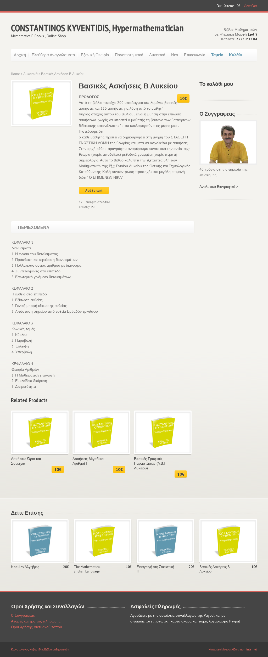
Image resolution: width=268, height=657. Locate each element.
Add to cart (94, 190)
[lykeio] (40, 103)
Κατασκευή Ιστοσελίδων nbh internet (233, 649)
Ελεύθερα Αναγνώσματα (53, 55)
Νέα (174, 55)
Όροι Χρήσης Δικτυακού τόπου (36, 627)
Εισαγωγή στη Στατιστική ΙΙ (155, 569)
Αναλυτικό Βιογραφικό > (218, 186)
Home (15, 74)
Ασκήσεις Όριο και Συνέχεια (26, 461)
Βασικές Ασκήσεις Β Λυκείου (214, 569)
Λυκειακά (157, 55)
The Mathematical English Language (87, 569)
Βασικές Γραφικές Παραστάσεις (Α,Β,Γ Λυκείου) (150, 463)
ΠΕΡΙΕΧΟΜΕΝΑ (33, 227)
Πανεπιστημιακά (129, 55)
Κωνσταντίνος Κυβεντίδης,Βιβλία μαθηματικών (40, 649)
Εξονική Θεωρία (95, 55)
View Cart (250, 6)
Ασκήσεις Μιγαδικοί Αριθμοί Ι (88, 461)
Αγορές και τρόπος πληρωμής (35, 621)
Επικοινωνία (194, 55)
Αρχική (20, 55)
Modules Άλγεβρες (25, 567)
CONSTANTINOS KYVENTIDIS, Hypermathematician (97, 28)
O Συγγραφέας (23, 615)
